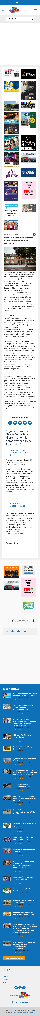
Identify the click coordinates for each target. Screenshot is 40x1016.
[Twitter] (20, 3)
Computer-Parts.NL (28, 1012)
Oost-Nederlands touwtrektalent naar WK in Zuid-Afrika (24, 812)
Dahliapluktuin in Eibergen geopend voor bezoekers (23, 748)
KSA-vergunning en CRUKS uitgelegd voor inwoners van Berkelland (24, 798)
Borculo (6, 976)
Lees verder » (18, 700)
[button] (34, 234)
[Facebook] (17, 3)
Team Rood (16, 1012)
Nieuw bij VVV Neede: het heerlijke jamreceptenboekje (24, 913)
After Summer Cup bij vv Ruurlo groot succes (23, 839)
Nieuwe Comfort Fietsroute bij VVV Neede (24, 902)
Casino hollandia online (16, 631)
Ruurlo (5, 980)
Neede (5, 973)
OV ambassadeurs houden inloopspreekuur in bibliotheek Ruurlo (23, 707)
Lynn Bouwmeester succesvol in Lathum (21, 785)
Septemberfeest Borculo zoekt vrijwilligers (23, 878)
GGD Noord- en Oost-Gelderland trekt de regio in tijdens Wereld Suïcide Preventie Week (24, 722)
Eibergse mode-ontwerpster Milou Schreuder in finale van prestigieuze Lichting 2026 (25, 772)
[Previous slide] (5, 621)
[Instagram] (23, 3)
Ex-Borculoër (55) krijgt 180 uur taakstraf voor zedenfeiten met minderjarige (24, 945)
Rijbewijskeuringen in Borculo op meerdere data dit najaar (25, 694)
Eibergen (6, 970)
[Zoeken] (32, 19)
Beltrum (6, 983)
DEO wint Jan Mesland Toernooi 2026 (22, 736)
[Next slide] (35, 621)
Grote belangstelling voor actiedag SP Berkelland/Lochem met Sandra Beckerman (23, 864)
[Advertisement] (20, 44)
